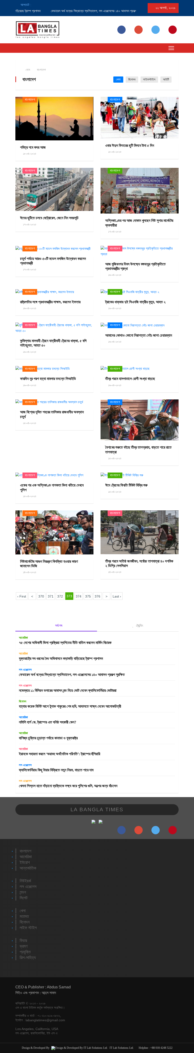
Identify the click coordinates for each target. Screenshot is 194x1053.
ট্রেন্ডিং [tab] (139, 625)
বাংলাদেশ (41, 69)
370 (41, 596)
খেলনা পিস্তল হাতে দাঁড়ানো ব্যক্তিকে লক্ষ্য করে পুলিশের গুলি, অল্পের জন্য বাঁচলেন (68, 786)
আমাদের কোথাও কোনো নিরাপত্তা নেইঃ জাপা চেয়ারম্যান (138, 335)
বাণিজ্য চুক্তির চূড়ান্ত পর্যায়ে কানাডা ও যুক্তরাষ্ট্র (48, 738)
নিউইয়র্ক (25, 881)
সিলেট (23, 898)
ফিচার (23, 940)
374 (78, 596)
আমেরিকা (23, 637)
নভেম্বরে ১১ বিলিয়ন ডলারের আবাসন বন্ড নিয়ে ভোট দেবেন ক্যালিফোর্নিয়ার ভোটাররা (67, 690)
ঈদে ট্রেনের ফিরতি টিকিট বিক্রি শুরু (126, 485)
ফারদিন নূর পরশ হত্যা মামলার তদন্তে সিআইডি (48, 379)
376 (97, 596)
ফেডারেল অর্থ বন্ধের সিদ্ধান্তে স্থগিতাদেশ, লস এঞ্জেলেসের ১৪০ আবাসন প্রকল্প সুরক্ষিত (86, 11)
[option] (81, 11)
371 (50, 596)
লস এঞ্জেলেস (25, 669)
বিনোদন (132, 79)
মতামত (24, 916)
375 (88, 596)
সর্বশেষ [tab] (58, 625)
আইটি (166, 79)
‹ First (21, 596)
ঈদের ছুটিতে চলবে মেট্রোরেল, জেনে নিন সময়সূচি (49, 218)
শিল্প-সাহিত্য (28, 957)
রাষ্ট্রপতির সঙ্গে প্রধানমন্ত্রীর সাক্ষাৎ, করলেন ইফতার (50, 302)
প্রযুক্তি (25, 952)
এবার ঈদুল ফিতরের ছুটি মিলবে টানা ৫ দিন (129, 145)
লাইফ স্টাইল (28, 927)
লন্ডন (23, 892)
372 (60, 596)
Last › (117, 596)
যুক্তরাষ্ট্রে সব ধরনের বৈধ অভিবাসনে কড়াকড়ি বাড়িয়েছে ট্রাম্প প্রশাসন (61, 658)
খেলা (118, 79)
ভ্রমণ (23, 946)
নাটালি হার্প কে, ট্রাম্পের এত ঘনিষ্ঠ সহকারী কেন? (47, 722)
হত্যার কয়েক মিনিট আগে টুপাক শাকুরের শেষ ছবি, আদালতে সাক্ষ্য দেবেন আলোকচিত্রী (70, 706)
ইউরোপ (25, 862)
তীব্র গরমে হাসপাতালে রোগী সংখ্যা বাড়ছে (130, 379)
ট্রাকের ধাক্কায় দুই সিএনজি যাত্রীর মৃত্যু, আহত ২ (135, 302)
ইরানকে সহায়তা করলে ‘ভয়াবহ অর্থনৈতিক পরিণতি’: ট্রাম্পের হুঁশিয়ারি (59, 754)
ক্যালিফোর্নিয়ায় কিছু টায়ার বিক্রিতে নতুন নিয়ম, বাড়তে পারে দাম (56, 770)
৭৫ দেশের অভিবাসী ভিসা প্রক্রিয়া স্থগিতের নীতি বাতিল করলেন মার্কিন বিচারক (65, 643)
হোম (27, 69)
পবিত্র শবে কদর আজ (33, 147)
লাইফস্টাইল (149, 79)
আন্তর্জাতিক (28, 868)
